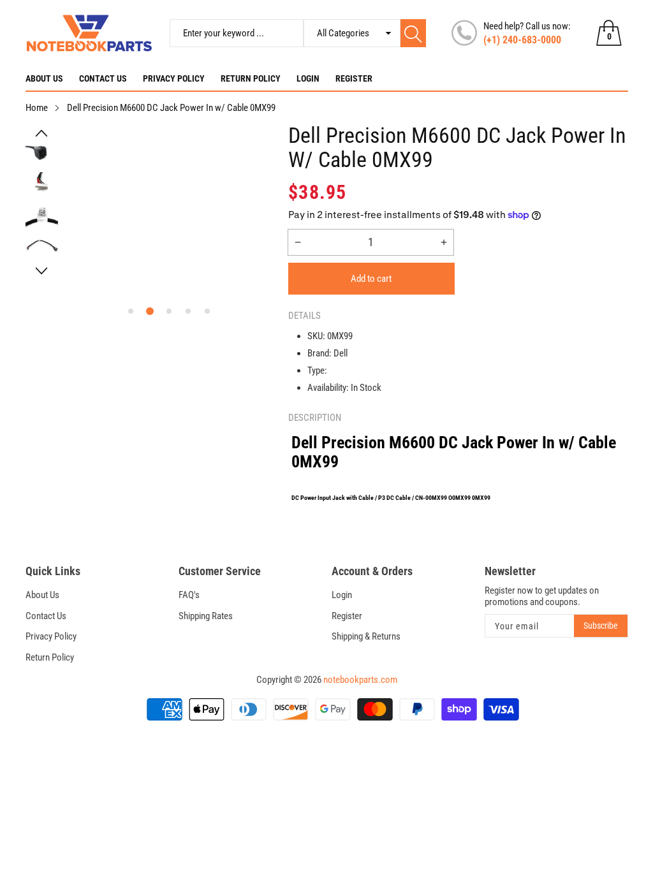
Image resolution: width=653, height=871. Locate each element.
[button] (42, 133)
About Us (44, 78)
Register (353, 78)
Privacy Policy (174, 78)
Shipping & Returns (366, 636)
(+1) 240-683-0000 (522, 40)
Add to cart (371, 278)
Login (308, 78)
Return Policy (251, 78)
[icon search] (413, 33)
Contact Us (103, 78)
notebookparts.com (360, 679)
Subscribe (600, 625)
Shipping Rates (206, 616)
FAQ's (189, 595)
